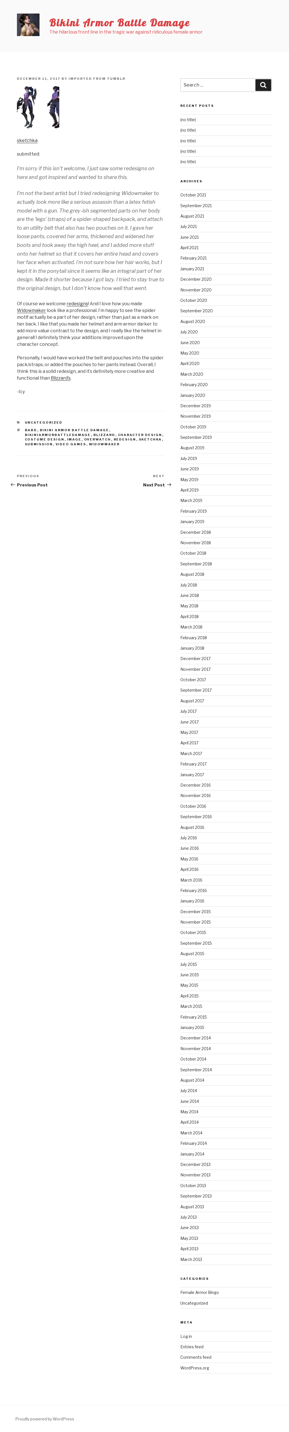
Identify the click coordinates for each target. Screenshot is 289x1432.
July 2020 (189, 331)
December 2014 (195, 1037)
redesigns (77, 303)
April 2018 (189, 616)
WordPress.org (194, 1367)
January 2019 (192, 521)
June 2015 (189, 974)
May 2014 (189, 1111)
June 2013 (189, 1227)
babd (31, 430)
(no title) (188, 119)
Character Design (140, 435)
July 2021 (188, 226)
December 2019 (195, 405)
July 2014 (188, 1090)
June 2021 (189, 237)
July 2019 (188, 458)
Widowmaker (31, 310)
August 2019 (192, 447)
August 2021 (192, 216)
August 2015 (192, 953)
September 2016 (196, 816)
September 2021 (196, 205)
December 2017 (195, 658)
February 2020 (194, 384)
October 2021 (193, 194)
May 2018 (189, 605)
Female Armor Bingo (199, 1292)
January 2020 (192, 395)
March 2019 (191, 500)
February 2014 (193, 1143)
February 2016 (193, 890)
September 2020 (196, 310)
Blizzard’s (61, 378)
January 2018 (192, 648)
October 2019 (193, 426)
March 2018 (191, 627)
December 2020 (196, 279)
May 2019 (189, 479)
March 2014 (191, 1132)
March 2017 (191, 753)
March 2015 (191, 1006)
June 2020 (190, 342)
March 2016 (191, 880)
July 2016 (188, 837)
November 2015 (195, 922)
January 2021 (192, 268)
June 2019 (189, 468)
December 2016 (195, 785)
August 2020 (192, 321)
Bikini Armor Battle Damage (119, 22)
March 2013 (191, 1259)
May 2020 (189, 353)
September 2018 (196, 563)
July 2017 (188, 711)
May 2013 (189, 1238)
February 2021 (193, 258)
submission (39, 444)
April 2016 (189, 869)
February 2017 (193, 764)
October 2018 (193, 553)
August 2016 (192, 827)
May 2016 (189, 858)
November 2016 (195, 795)
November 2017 (195, 669)
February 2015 (193, 1017)
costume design (45, 439)
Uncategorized (44, 422)
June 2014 (189, 1101)
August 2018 (192, 574)
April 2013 (189, 1248)
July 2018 (188, 585)
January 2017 (192, 774)
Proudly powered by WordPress (44, 1418)
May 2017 (189, 732)
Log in (186, 1336)
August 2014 (192, 1080)
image (74, 439)
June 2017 (189, 722)
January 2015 (192, 1027)
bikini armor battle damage (74, 430)
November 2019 (195, 416)
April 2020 (190, 363)
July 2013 (188, 1217)
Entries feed (191, 1346)
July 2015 (188, 964)
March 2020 (191, 374)
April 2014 (189, 1122)
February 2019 (193, 511)
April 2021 (189, 247)
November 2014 (195, 1048)
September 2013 (196, 1196)
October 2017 (193, 679)
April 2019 (189, 490)
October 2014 (193, 1059)
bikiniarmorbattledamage (58, 435)
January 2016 (192, 900)
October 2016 (193, 806)
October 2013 (193, 1185)
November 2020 (196, 289)
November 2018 (195, 542)
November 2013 (195, 1174)
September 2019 (196, 437)
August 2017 (192, 700)
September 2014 (196, 1069)
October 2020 (193, 300)
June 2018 (189, 595)
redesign (125, 439)
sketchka (27, 140)
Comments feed (195, 1357)
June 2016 (189, 848)
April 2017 (189, 742)
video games (71, 444)
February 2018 (193, 637)
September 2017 (196, 690)
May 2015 (189, 985)
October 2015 (193, 932)
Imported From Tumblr (97, 79)
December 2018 (195, 532)
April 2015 (189, 995)
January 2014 (192, 1154)
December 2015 (195, 911)
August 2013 (192, 1206)
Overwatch (97, 439)
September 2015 (196, 943)
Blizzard (104, 435)
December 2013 (195, 1164)
